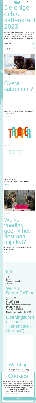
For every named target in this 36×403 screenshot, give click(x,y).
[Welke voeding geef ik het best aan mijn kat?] (19, 200)
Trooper (13, 151)
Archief (7, 49)
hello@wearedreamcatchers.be (21, 304)
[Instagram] (32, 2)
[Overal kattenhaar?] (19, 64)
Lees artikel (8, 116)
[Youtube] (34, 2)
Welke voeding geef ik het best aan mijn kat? (17, 231)
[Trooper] (19, 132)
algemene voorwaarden (22, 394)
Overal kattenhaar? (18, 86)
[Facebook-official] (30, 2)
